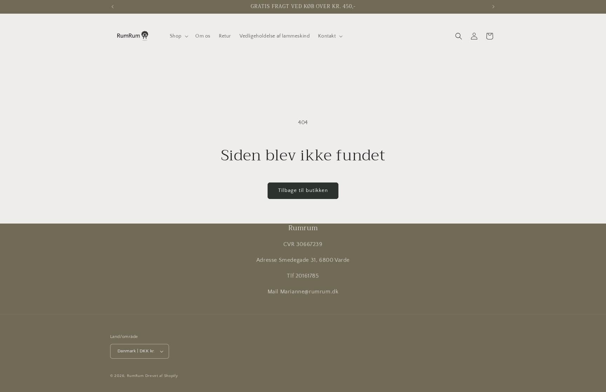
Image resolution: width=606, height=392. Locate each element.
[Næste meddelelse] (493, 6)
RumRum (135, 376)
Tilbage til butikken (303, 190)
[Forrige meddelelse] (112, 6)
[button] (178, 36)
